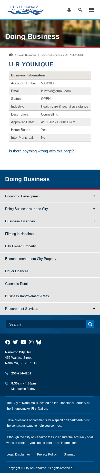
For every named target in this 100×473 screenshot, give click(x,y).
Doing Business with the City (26, 209)
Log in (69, 9)
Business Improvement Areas (27, 296)
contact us (19, 425)
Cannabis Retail (16, 284)
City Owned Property (20, 246)
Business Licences (51, 55)
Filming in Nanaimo (19, 234)
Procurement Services (21, 309)
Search (80, 9)
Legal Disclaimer (18, 454)
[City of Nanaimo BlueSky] (40, 342)
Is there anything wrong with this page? (41, 151)
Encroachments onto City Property (30, 259)
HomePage (11, 54)
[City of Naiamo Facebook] (7, 342)
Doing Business (26, 55)
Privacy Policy (47, 454)
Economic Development (23, 196)
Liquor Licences (16, 271)
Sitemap (69, 454)
